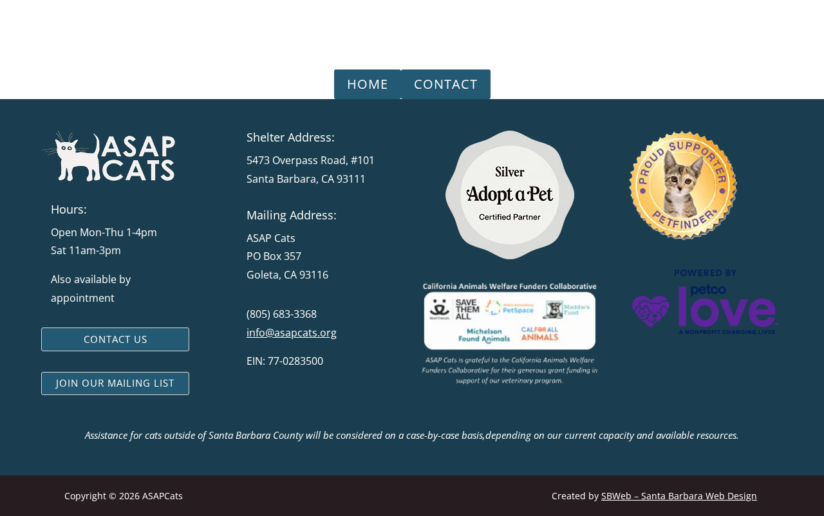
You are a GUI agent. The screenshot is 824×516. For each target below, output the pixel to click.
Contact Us (115, 339)
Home (367, 84)
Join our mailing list (115, 382)
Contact (446, 84)
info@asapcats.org (292, 333)
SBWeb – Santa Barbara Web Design (679, 496)
